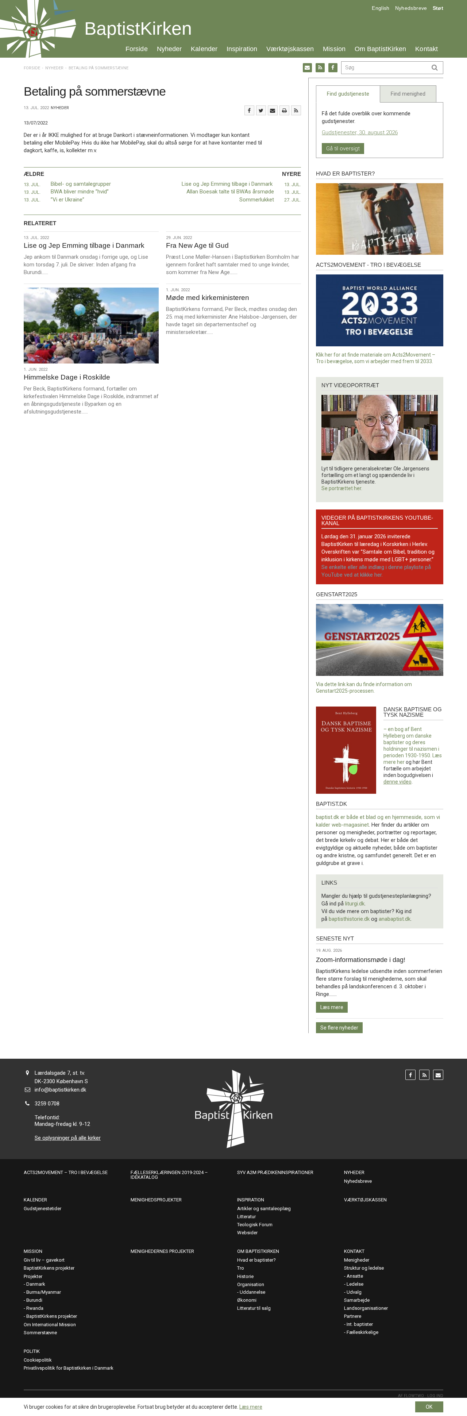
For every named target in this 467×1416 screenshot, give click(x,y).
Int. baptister (360, 1324)
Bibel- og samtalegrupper (81, 184)
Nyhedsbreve (411, 8)
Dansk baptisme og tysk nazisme (412, 712)
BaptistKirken (138, 28)
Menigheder (356, 1260)
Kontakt (426, 49)
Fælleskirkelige (362, 1332)
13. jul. (32, 184)
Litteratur (246, 1216)
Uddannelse (252, 1292)
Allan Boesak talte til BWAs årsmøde (230, 191)
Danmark (35, 1284)
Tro (240, 1268)
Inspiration (242, 49)
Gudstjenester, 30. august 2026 (360, 132)
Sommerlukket (256, 199)
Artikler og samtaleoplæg (264, 1208)
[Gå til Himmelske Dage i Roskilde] (91, 325)
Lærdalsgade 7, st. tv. (60, 1073)
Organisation (250, 1284)
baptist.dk (331, 804)
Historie (245, 1276)
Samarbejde (357, 1300)
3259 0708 (47, 1103)
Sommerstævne (40, 1332)
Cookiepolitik (38, 1360)
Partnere (352, 1316)
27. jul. (292, 200)
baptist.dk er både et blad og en (354, 817)
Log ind (435, 1395)
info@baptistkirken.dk (60, 1089)
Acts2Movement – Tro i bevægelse (66, 1172)
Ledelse (355, 1284)
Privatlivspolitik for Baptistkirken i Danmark (68, 1368)
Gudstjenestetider (42, 1208)
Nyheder (169, 49)
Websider (247, 1232)
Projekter (33, 1276)
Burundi (34, 1300)
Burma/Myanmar (43, 1292)
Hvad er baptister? (345, 173)
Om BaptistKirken (380, 49)
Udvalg (354, 1292)
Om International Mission (50, 1324)
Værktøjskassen (290, 49)
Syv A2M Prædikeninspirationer (275, 1172)
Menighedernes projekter (162, 1251)
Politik (32, 1351)
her (401, 762)
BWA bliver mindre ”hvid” (80, 191)
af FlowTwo (411, 1395)
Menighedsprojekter (156, 1200)
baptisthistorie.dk (349, 919)
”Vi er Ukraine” (67, 199)
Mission (334, 49)
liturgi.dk (354, 903)
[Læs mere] (296, 110)
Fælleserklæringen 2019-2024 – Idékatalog (169, 1175)
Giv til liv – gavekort (44, 1260)
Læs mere (331, 1007)
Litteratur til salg (254, 1308)
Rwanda (34, 1308)
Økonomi (246, 1300)
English (380, 8)
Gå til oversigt (343, 148)
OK (429, 1407)
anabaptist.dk (394, 919)
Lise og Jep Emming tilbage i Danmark (228, 184)
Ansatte (355, 1276)
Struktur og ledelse (364, 1268)
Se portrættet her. (341, 488)
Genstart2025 (336, 594)
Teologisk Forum (255, 1224)
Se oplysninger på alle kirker (68, 1138)
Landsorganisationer (366, 1308)
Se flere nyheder (339, 1028)
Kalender (204, 49)
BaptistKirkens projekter (49, 1268)
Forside (137, 49)
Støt (438, 8)
